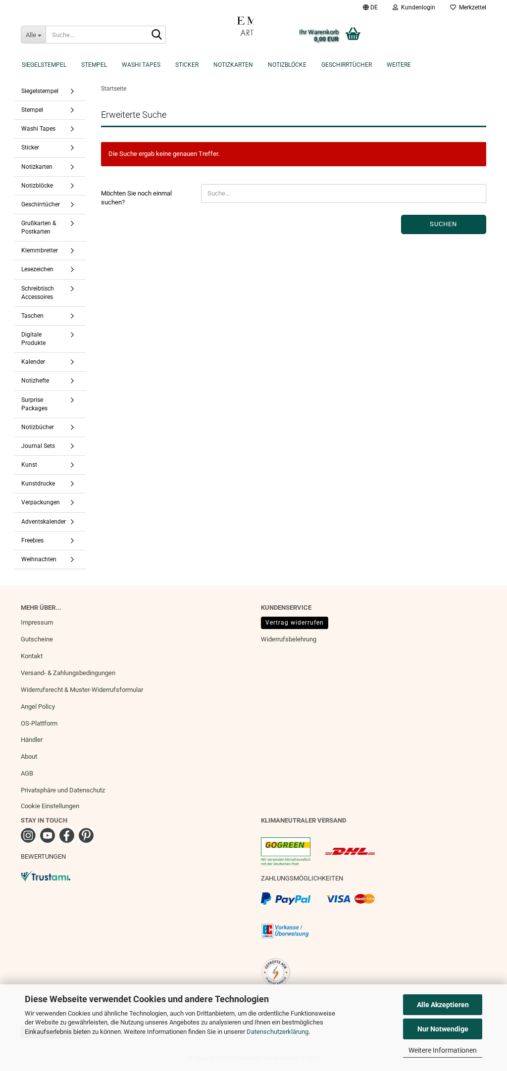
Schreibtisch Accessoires (37, 292)
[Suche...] (156, 35)
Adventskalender (43, 521)
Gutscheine (37, 639)
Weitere (399, 64)
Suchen (443, 224)
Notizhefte (35, 380)
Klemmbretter (39, 250)
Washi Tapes (141, 64)
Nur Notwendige (442, 1029)
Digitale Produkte (33, 338)
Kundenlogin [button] (416, 7)
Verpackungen (40, 502)
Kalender (33, 361)
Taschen (32, 315)
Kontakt (32, 656)
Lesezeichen (37, 269)
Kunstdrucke (38, 483)
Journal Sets (38, 445)
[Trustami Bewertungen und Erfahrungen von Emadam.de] (45, 875)
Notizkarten (233, 64)
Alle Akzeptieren (443, 1005)
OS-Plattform (39, 723)
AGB (27, 773)
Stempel (94, 64)
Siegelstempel (44, 64)
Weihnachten (38, 559)
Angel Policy (38, 706)
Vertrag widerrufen (294, 622)
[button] (370, 7)
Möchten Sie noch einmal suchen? (136, 198)
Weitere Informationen (442, 1050)
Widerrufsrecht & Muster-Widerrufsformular (82, 689)
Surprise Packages (34, 404)
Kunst (29, 464)
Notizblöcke (287, 64)
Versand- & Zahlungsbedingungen (68, 673)
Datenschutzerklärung (277, 1031)
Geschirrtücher (346, 64)
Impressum (37, 622)
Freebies (32, 540)
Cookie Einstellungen (50, 806)
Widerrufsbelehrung (288, 639)
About (29, 756)
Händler (32, 739)
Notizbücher (37, 427)
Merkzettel (471, 7)
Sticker (187, 64)
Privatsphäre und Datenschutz (63, 790)
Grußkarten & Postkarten (38, 227)
